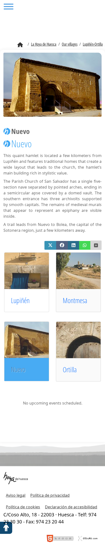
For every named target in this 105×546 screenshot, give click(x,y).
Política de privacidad (50, 495)
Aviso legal (15, 495)
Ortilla (70, 369)
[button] (50, 245)
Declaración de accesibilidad (71, 507)
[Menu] (8, 7)
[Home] (20, 45)
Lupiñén (20, 300)
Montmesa (75, 300)
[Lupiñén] (32, 270)
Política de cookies (23, 507)
